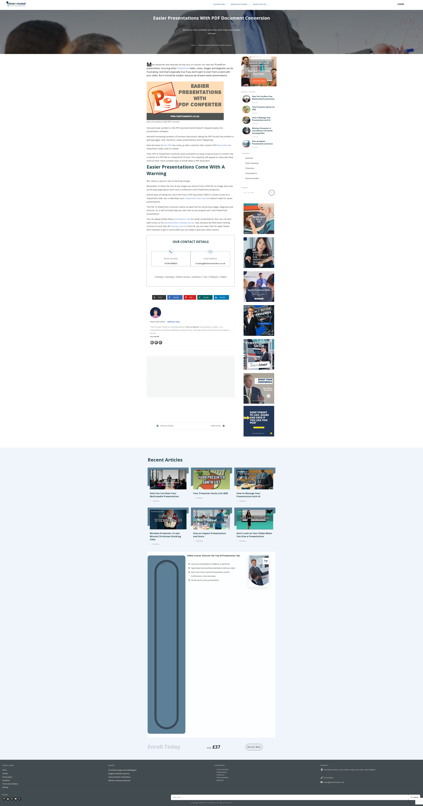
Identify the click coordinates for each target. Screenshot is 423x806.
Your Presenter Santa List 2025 (211, 486)
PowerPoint (183, 68)
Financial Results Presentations (119, 777)
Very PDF (167, 145)
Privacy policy (7, 777)
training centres (178, 226)
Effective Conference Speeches (119, 780)
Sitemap (5, 787)
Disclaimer (6, 780)
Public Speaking (251, 163)
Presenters (249, 168)
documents (222, 145)
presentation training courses (180, 222)
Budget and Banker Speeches (118, 774)
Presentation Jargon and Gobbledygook (122, 770)
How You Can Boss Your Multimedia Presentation (263, 97)
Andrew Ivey (173, 321)
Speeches (249, 158)
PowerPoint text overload (197, 198)
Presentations (251, 173)
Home (4, 770)
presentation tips (182, 219)
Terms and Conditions (10, 784)
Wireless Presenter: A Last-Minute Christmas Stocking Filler (262, 130)
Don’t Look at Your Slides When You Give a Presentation (254, 528)
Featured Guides (252, 178)
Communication (222, 769)
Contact (5, 773)
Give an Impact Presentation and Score (262, 142)
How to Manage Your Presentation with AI (261, 118)
